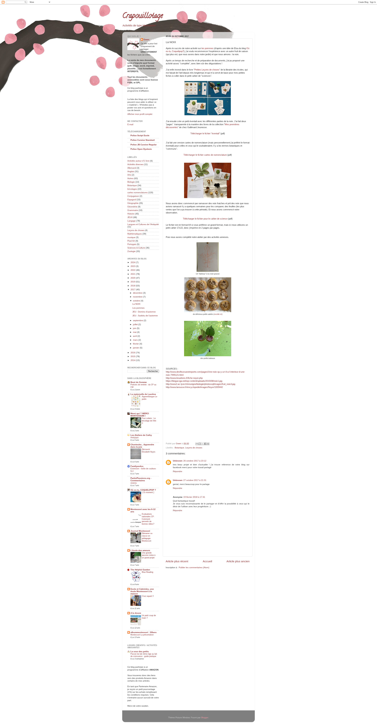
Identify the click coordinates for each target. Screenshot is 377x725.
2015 (133, 356)
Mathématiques (134, 234)
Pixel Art (131, 241)
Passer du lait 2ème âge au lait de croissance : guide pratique (143, 655)
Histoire (130, 214)
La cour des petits (139, 651)
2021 (133, 274)
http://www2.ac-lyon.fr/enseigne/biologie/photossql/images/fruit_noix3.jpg (200, 384)
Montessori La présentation (142, 635)
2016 (133, 353)
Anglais (130, 171)
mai (135, 332)
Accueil (207, 561)
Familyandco (136, 466)
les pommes (207, 48)
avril (135, 336)
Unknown (177, 461)
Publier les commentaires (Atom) (194, 567)
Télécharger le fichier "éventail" (205, 133)
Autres (130, 178)
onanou (133, 483)
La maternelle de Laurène (143, 394)
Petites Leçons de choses (206, 70)
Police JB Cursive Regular (143, 145)
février (136, 344)
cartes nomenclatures (137, 192)
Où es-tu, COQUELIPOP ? (143, 490)
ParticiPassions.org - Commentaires (140, 479)
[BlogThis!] (199, 443)
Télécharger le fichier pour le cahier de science (205, 219)
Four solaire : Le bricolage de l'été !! (149, 420)
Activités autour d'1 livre (138, 161)
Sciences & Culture (136, 248)
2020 (133, 278)
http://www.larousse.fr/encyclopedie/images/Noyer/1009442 (194, 387)
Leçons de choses (193, 448)
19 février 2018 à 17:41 (194, 497)
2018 (133, 286)
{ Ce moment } (148, 492)
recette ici (218, 314)
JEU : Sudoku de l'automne (145, 316)
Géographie (132, 203)
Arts (129, 175)
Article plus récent (177, 561)
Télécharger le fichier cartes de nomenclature (205, 155)
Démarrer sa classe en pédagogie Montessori (147, 537)
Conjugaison (133, 196)
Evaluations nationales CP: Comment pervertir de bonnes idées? (148, 519)
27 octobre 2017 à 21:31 (194, 480)
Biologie (131, 182)
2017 (133, 289)
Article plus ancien (238, 561)
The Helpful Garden (140, 570)
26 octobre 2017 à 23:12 (194, 461)
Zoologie (131, 251)
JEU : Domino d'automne (144, 312)
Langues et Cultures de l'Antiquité (143, 224)
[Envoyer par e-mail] (196, 443)
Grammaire (132, 210)
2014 (133, 360)
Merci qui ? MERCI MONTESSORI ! (139, 414)
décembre (138, 293)
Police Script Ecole (139, 135)
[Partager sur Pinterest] (208, 443)
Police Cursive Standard (142, 140)
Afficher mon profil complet (139, 114)
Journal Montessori (140, 531)
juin (135, 328)
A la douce (135, 613)
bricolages (132, 189)
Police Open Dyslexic (141, 149)
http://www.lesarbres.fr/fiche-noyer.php (184, 378)
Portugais (131, 244)
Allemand (131, 168)
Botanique (179, 448)
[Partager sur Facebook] (205, 443)
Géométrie (132, 207)
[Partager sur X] (202, 443)
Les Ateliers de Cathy (141, 435)
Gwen (146, 39)
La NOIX (136, 304)
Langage (131, 221)
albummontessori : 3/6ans (143, 632)
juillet (135, 324)
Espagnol (131, 200)
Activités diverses (135, 164)
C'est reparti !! (148, 596)
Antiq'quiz (134, 437)
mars (135, 340)
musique (131, 237)
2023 (133, 266)
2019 (133, 282)
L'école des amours (140, 550)
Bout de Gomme (138, 382)
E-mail (130, 124)
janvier (136, 348)
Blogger (204, 717)
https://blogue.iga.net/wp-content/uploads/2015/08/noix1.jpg (194, 381)
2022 (133, 270)
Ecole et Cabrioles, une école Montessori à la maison (142, 591)
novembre (138, 297)
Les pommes (138, 308)
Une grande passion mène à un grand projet (148, 555)
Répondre (177, 471)
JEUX (130, 217)
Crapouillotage (142, 16)
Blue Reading (147, 572)
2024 (133, 262)
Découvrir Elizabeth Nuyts (148, 450)
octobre (137, 301)
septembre (138, 320)
